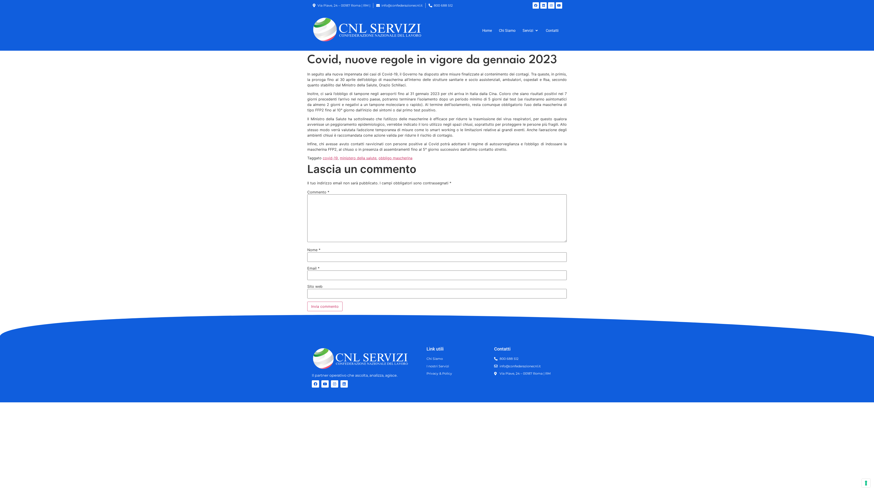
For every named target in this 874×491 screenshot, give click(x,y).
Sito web (315, 286)
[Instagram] (551, 5)
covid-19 (330, 158)
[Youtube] (559, 5)
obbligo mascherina (395, 158)
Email (313, 268)
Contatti (552, 30)
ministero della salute (358, 158)
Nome (313, 250)
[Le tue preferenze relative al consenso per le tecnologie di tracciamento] (866, 483)
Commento (318, 192)
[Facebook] (536, 5)
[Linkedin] (543, 5)
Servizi (528, 30)
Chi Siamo (507, 30)
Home (487, 30)
